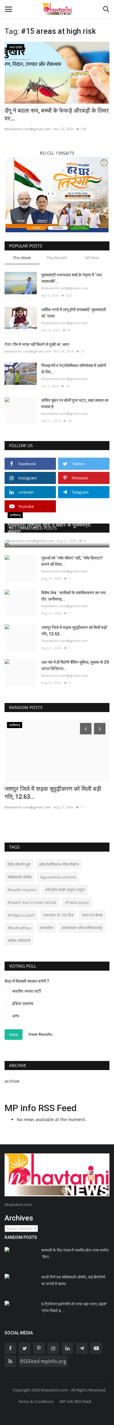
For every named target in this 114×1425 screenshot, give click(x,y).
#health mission (22, 889)
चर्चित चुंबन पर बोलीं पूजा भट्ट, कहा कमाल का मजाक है (75, 403)
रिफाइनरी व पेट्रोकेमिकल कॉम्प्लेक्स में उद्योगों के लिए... (73, 368)
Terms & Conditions (36, 1401)
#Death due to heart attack (32, 902)
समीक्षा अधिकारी (19, 940)
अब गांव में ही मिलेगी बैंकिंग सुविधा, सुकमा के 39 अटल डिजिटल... (75, 665)
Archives (19, 1218)
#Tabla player (77, 902)
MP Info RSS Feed (75, 1401)
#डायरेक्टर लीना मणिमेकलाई (82, 927)
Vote (13, 1034)
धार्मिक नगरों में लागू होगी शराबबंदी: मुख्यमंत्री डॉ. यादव (73, 312)
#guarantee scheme (58, 877)
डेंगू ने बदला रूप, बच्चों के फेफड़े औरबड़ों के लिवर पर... (57, 114)
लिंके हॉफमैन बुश (19, 864)
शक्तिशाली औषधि (20, 877)
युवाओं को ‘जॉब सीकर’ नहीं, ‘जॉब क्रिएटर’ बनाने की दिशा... (72, 561)
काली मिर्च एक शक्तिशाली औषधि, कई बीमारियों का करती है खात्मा (73, 1280)
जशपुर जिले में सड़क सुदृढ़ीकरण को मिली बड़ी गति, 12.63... (74, 630)
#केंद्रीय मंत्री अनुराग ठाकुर (65, 889)
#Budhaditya (19, 927)
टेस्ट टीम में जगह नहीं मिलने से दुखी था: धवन (37, 344)
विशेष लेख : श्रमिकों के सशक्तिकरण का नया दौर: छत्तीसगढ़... (73, 595)
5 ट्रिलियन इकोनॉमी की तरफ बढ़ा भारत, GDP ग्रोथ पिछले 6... (74, 1307)
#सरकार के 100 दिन (58, 915)
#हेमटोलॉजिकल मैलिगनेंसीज (59, 864)
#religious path (21, 915)
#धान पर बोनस (92, 915)
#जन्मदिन (46, 927)
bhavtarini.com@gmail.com (28, 129)
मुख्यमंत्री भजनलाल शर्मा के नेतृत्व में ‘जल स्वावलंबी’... (71, 278)
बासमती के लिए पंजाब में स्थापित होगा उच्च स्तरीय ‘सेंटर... (75, 1253)
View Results (40, 1034)
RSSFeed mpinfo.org (43, 1361)
